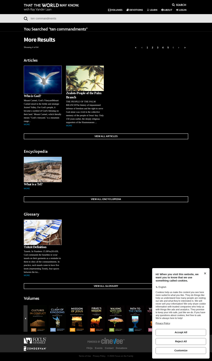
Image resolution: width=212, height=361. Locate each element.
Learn (153, 10)
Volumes (116, 10)
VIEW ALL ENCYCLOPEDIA (106, 199)
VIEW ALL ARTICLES (106, 136)
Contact (109, 348)
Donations (121, 348)
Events (99, 348)
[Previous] (135, 47)
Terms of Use (85, 356)
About (168, 10)
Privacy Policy (99, 356)
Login (182, 10)
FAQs (90, 348)
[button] (26, 318)
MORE (27, 124)
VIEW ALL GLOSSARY (106, 286)
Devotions (136, 10)
